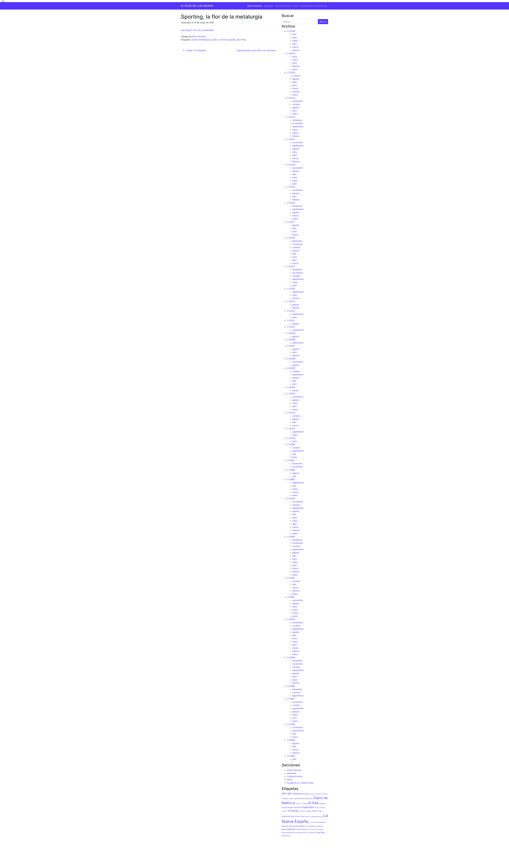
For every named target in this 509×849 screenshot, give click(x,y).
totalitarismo (286, 836)
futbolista (302, 811)
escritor (297, 807)
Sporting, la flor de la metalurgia (197, 30)
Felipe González (319, 807)
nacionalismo (311, 826)
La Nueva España (227, 39)
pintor (309, 829)
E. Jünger (304, 803)
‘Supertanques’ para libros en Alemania (256, 50)
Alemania (268, 6)
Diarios (298, 803)
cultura (291, 798)
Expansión (308, 807)
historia (307, 816)
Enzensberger (287, 807)
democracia (299, 798)
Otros (295, 6)
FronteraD (293, 810)
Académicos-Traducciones (313, 6)
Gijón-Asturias (254, 6)
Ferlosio (284, 811)
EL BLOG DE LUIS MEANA (197, 5)
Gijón (214, 39)
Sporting (241, 39)
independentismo (317, 816)
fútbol (309, 811)
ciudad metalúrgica (201, 39)
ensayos (322, 803)
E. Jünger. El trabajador (195, 50)
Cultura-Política (283, 6)
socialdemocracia (300, 833)
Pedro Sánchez (301, 829)
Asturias (312, 794)
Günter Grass (300, 816)
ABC (284, 793)
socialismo (311, 833)
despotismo (308, 798)
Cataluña (325, 794)
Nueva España (288, 829)
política (314, 829)
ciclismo (285, 798)
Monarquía (293, 826)
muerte (301, 826)
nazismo (319, 826)
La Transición (313, 822)
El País (313, 803)
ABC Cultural (293, 793)
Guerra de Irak (288, 816)
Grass (320, 811)
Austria (318, 794)
